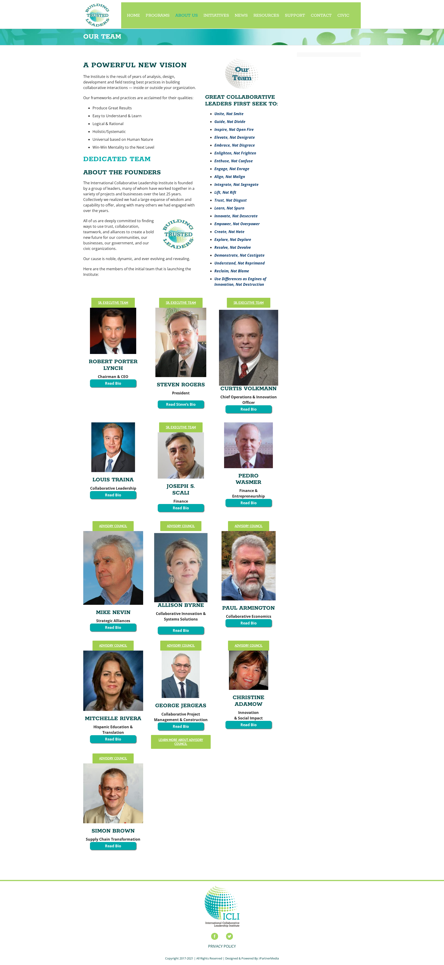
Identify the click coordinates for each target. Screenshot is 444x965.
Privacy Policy (222, 946)
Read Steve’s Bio (181, 404)
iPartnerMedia (269, 958)
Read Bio (113, 383)
